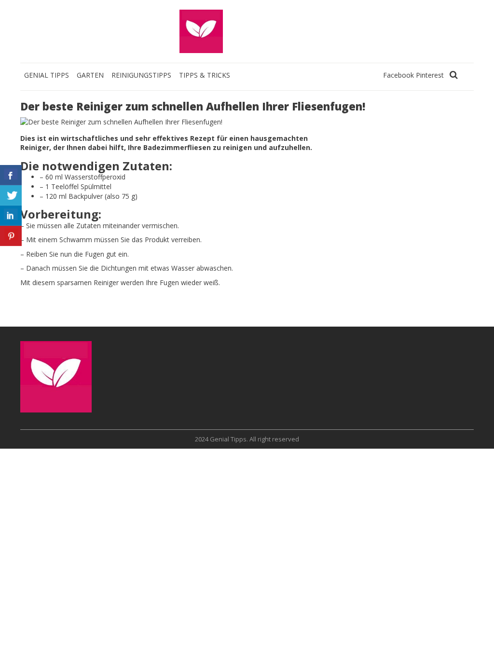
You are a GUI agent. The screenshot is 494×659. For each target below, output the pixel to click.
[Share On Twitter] (11, 195)
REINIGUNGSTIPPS (141, 75)
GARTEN (90, 75)
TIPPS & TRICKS (204, 75)
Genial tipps (46, 75)
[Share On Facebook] (11, 175)
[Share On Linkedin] (11, 216)
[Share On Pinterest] (11, 236)
